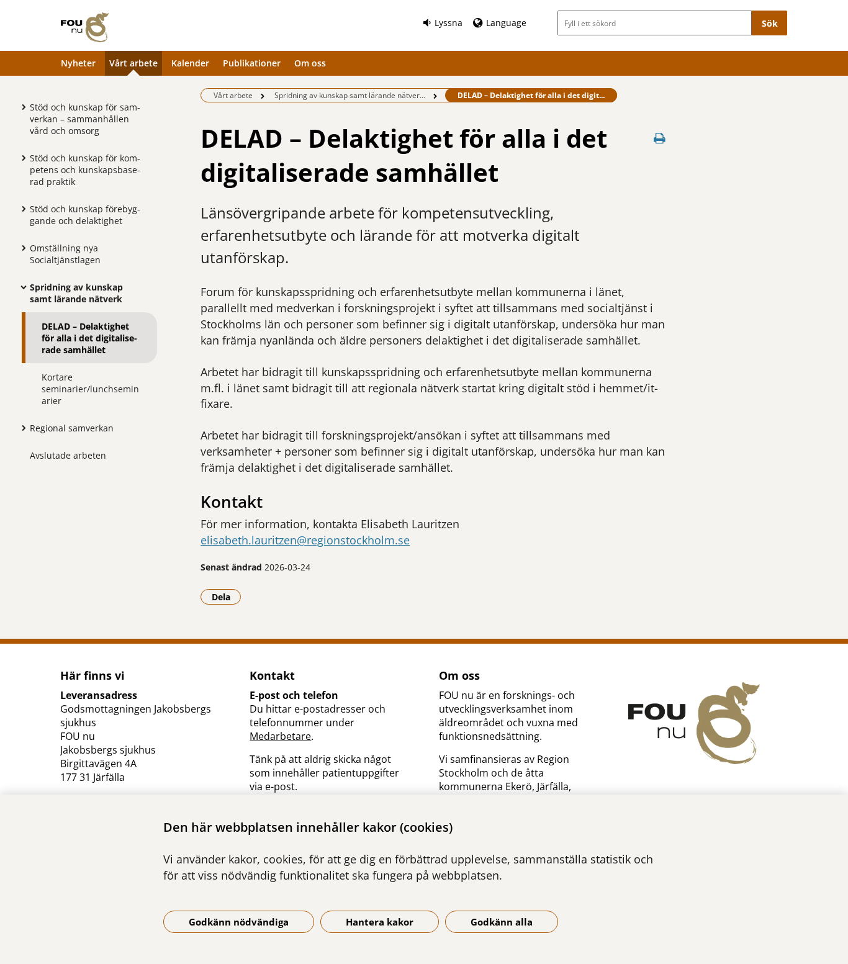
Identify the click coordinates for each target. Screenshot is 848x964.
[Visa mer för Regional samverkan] (20, 427)
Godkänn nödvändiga (239, 922)
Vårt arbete (133, 63)
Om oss (310, 63)
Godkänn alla (502, 922)
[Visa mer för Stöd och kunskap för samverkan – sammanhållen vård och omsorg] (20, 106)
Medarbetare (280, 736)
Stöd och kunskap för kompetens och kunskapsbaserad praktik (85, 169)
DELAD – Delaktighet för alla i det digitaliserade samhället (89, 338)
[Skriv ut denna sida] (660, 138)
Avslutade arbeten (68, 455)
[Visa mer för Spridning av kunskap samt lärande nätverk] (20, 286)
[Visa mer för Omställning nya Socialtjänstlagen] (20, 247)
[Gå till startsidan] (85, 27)
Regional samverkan (72, 428)
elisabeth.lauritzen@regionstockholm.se (305, 540)
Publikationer (252, 63)
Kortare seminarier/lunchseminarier (90, 389)
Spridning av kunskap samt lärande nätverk (76, 293)
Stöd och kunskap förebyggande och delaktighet (85, 215)
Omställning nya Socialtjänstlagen (65, 254)
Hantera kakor (379, 922)
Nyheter (78, 63)
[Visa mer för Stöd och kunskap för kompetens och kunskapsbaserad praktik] (20, 157)
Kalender (190, 63)
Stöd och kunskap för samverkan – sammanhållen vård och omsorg (85, 119)
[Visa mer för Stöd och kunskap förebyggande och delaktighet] (20, 208)
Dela (226, 596)
